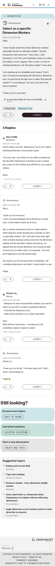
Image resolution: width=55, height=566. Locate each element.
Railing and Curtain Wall (18, 466)
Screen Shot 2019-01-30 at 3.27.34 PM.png (26, 99)
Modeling (10, 469)
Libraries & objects (13, 478)
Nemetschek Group (40, 563)
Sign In (49, 5)
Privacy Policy (19, 557)
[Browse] (4, 5)
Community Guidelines (27, 560)
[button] (5, 115)
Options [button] (51, 15)
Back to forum (13, 417)
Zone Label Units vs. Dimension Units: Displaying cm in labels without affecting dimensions (27, 497)
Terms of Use (34, 557)
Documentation (12, 504)
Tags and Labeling (15, 474)
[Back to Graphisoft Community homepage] (15, 5)
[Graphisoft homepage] (42, 540)
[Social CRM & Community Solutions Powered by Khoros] (7, 547)
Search (33, 5)
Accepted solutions (16, 432)
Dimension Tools (25, 108)
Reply (38, 115)
